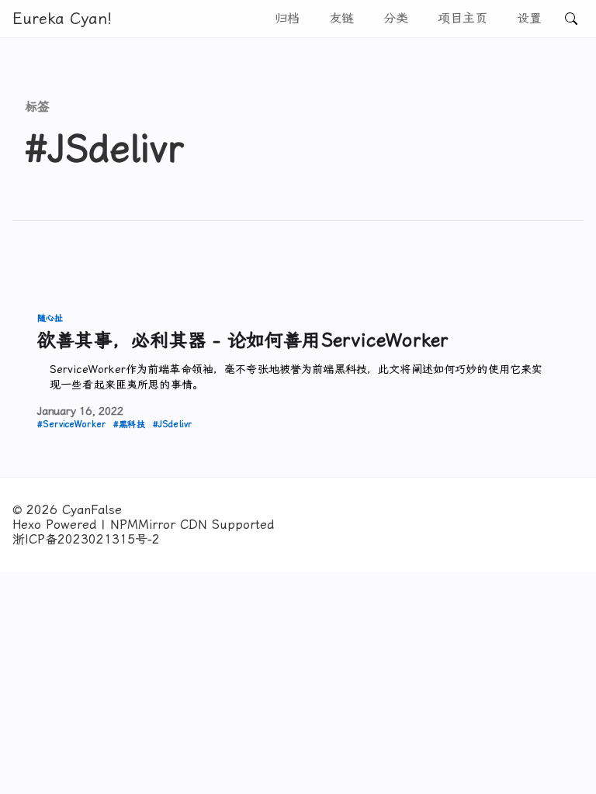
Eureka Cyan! (62, 18)
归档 (287, 18)
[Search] (571, 18)
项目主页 (462, 18)
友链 (341, 18)
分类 (395, 18)
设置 (529, 18)
